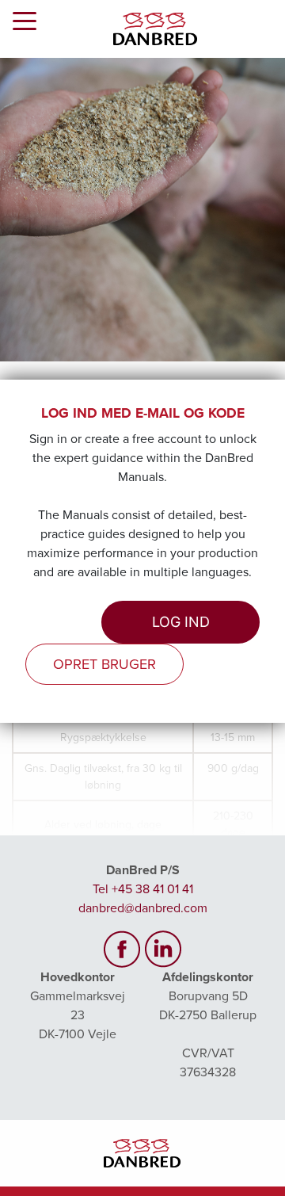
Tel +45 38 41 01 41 (143, 889)
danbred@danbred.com (142, 908)
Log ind (181, 621)
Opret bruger (104, 664)
